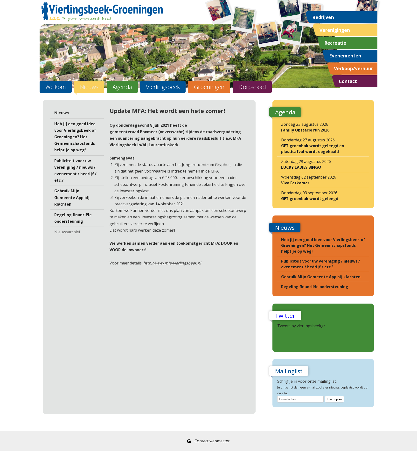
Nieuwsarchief (67, 232)
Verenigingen (335, 30)
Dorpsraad (252, 87)
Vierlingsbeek (163, 87)
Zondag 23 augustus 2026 (305, 127)
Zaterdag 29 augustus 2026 (306, 164)
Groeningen (209, 87)
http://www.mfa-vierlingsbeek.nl (172, 263)
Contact (348, 81)
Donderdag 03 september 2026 (309, 195)
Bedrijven (323, 17)
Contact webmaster (212, 441)
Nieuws (89, 87)
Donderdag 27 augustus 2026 (312, 145)
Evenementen (345, 55)
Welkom (55, 87)
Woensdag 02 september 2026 (308, 180)
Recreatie (335, 43)
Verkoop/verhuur (353, 68)
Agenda (122, 87)
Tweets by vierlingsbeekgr (301, 325)
